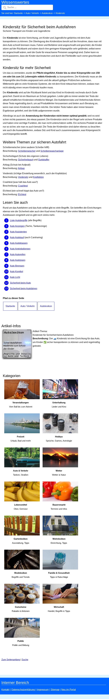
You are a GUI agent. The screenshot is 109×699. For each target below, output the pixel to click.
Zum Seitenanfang (10, 659)
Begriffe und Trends (21, 575)
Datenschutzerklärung (23, 689)
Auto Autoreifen (17, 254)
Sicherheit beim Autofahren (23, 288)
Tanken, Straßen (20, 472)
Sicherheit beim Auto (20, 283)
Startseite (18, 13)
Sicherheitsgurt (25, 159)
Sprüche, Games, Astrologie (59, 438)
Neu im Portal (68, 689)
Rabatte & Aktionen (21, 609)
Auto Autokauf (17, 237)
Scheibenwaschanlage (52, 151)
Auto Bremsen (17, 266)
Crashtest (23, 186)
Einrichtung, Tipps (59, 541)
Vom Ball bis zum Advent (20, 404)
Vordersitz (23, 177)
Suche (25, 659)
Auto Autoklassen (19, 243)
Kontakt (5, 689)
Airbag (21, 168)
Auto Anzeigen (17, 226)
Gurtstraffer (43, 159)
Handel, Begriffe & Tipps (59, 609)
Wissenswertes (15, 2)
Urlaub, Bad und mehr (21, 438)
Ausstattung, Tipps (20, 541)
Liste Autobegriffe (18, 220)
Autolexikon (47, 13)
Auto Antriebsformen (20, 249)
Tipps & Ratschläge (59, 575)
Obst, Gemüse (21, 507)
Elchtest (22, 194)
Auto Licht (15, 277)
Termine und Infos (59, 507)
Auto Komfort (16, 271)
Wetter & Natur (59, 472)
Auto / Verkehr (32, 13)
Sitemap (55, 689)
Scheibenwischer (26, 151)
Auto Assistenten (18, 232)
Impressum (43, 689)
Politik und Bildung (20, 643)
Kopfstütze (38, 177)
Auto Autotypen (17, 260)
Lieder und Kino (59, 404)
